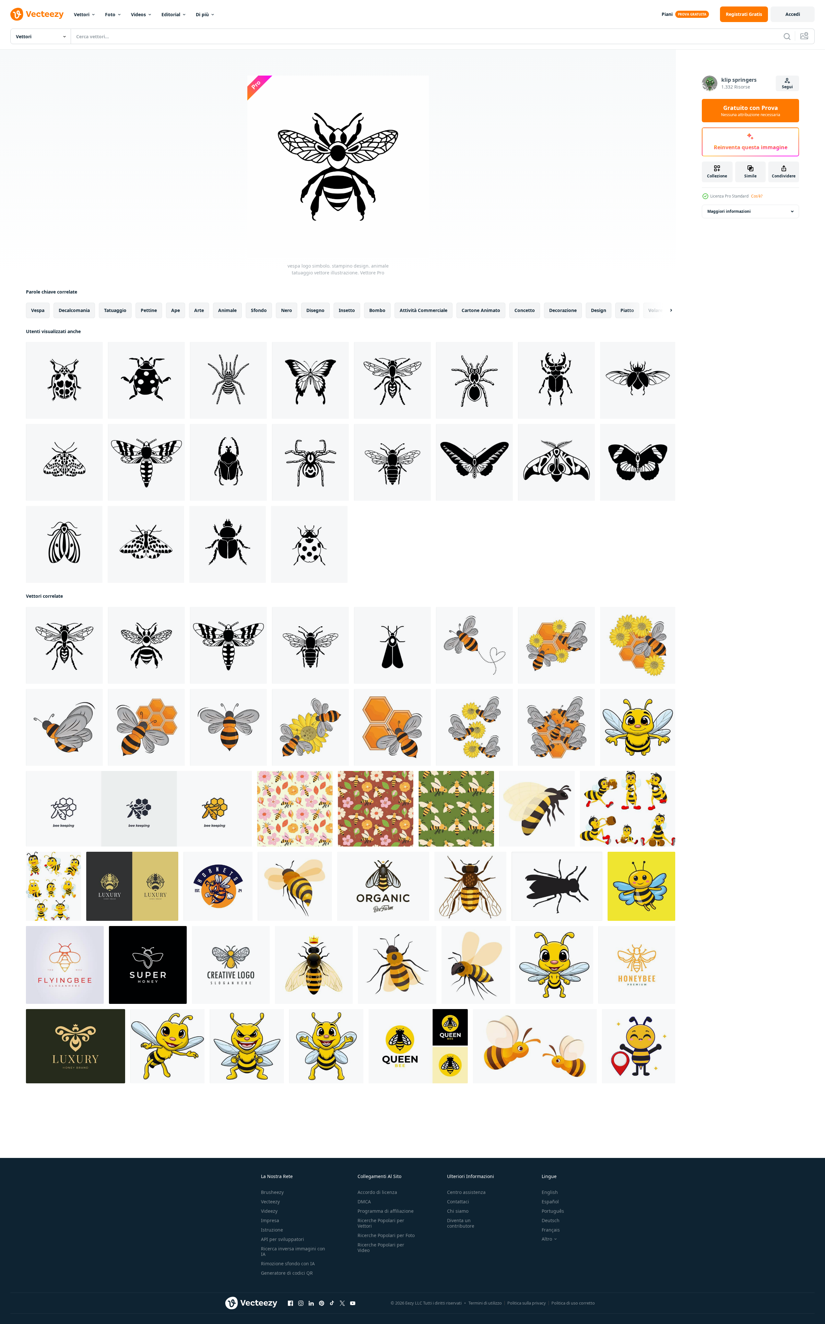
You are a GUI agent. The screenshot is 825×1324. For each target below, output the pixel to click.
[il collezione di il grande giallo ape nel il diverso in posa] (627, 809)
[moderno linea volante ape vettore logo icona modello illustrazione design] (65, 965)
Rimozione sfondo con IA (288, 1263)
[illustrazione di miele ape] (556, 645)
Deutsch (551, 1220)
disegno (315, 310)
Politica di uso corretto (573, 1303)
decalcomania (74, 310)
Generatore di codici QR (287, 1273)
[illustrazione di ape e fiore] (310, 727)
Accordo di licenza (377, 1192)
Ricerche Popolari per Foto (386, 1235)
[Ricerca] (787, 36)
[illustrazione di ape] (474, 645)
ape (175, 310)
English (550, 1192)
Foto (110, 14)
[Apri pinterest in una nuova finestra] (321, 1303)
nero (286, 310)
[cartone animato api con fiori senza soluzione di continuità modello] (375, 809)
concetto (524, 310)
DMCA (364, 1201)
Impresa (270, 1220)
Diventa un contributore (460, 1223)
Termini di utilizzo (485, 1303)
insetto (347, 310)
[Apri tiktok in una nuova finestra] (332, 1303)
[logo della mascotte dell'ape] (218, 886)
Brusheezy (272, 1192)
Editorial (170, 14)
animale (227, 310)
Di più (202, 14)
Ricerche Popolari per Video (381, 1247)
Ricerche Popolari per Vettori (381, 1223)
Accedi (792, 14)
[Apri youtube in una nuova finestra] (352, 1303)
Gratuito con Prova (750, 110)
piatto (627, 310)
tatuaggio (115, 310)
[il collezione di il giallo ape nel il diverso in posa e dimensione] (53, 886)
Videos (138, 14)
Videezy (269, 1211)
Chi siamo (457, 1211)
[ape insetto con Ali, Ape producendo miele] (397, 965)
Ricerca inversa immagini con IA (293, 1251)
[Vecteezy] (37, 14)
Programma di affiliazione (386, 1211)
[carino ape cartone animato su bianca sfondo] (637, 727)
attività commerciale (423, 310)
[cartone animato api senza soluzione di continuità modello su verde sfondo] (456, 809)
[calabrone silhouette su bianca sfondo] (557, 886)
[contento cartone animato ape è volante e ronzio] (537, 809)
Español (550, 1201)
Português (553, 1211)
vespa (37, 310)
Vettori (81, 14)
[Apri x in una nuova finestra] (342, 1303)
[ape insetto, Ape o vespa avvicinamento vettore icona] (476, 965)
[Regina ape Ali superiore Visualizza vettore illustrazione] (314, 965)
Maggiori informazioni (729, 211)
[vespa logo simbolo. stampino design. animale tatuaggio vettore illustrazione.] (392, 380)
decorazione (563, 310)
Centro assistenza (466, 1192)
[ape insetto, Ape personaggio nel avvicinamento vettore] (295, 886)
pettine (149, 310)
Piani (667, 14)
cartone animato (481, 310)
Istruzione (272, 1230)
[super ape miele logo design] (148, 965)
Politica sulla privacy (526, 1303)
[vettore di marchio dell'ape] (231, 965)
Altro (547, 1239)
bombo (377, 310)
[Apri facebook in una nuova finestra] (290, 1303)
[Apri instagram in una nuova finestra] (300, 1303)
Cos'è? (756, 196)
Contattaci (458, 1201)
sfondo (259, 310)
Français (551, 1230)
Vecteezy (270, 1201)
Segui (787, 87)
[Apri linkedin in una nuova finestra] (311, 1303)
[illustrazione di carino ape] (638, 1046)
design (598, 310)
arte (199, 310)
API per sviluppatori (282, 1239)
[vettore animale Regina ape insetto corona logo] (418, 1046)
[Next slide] (665, 310)
